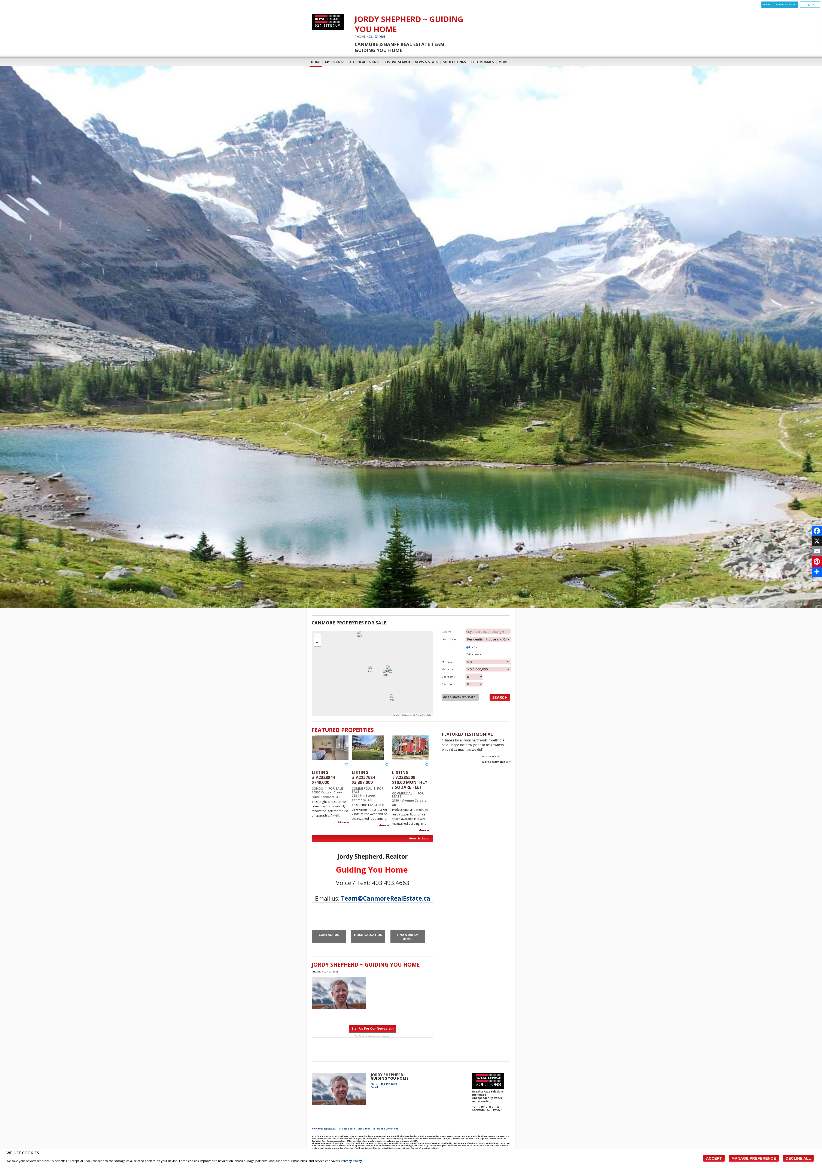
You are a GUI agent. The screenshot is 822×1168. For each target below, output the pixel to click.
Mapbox (408, 715)
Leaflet (396, 715)
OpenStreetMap (424, 715)
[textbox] (488, 631)
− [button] (317, 643)
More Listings (418, 838)
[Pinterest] (817, 561)
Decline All (798, 1158)
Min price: (447, 662)
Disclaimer (363, 1128)
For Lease (475, 654)
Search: (446, 631)
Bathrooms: (449, 684)
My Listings (335, 62)
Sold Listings (454, 62)
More (342, 822)
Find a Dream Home (407, 937)
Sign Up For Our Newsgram (372, 1028)
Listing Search (397, 62)
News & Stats (426, 62)
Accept (714, 1158)
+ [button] (317, 636)
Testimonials (482, 62)
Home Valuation (368, 935)
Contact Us (329, 935)
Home (315, 62)
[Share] (817, 572)
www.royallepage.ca (324, 1128)
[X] (817, 541)
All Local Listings (365, 62)
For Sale (474, 647)
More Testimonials (495, 761)
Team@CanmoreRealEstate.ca (385, 898)
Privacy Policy (351, 1161)
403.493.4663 (376, 36)
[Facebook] (817, 531)
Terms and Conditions (385, 1128)
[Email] (817, 551)
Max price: (448, 669)
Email (374, 1087)
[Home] (328, 29)
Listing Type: (449, 639)
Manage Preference (753, 1158)
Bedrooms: (448, 676)
